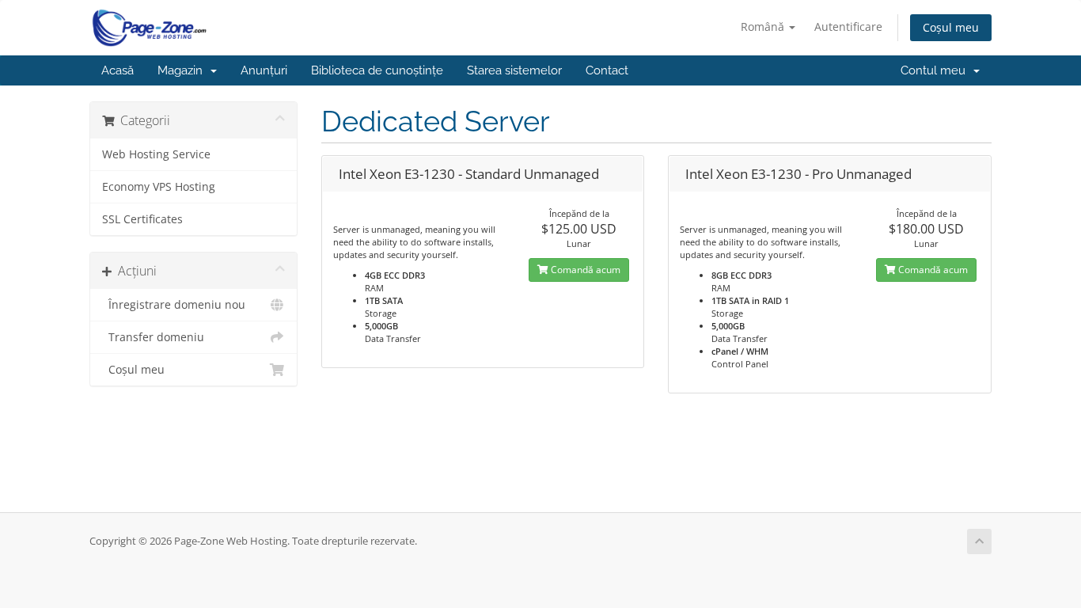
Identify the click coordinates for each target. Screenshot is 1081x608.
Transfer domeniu (153, 337)
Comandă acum (584, 269)
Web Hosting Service (156, 154)
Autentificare (848, 26)
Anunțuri (264, 70)
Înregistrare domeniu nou (173, 305)
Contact (607, 70)
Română (764, 26)
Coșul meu (951, 27)
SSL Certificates (142, 219)
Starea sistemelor (514, 70)
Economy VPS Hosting (158, 187)
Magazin (183, 70)
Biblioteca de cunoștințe (377, 70)
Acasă (117, 70)
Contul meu (936, 70)
